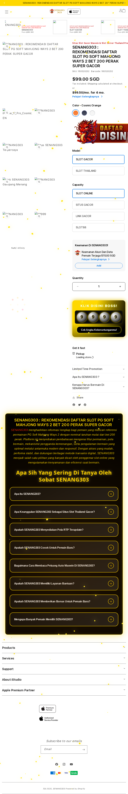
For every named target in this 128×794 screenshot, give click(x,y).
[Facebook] (74, 405)
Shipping (92, 84)
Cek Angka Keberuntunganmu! (99, 329)
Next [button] (123, 3)
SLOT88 (81, 227)
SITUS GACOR (84, 204)
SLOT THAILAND (86, 170)
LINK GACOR (83, 216)
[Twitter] (80, 405)
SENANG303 (19, 430)
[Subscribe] (83, 749)
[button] (7, 12)
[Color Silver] (92, 113)
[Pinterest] (86, 405)
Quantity (77, 278)
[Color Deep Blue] (84, 113)
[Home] (57, 11)
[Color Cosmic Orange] (75, 113)
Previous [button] (4, 3)
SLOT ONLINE (84, 193)
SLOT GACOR (84, 159)
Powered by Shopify (75, 789)
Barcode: (96, 71)
